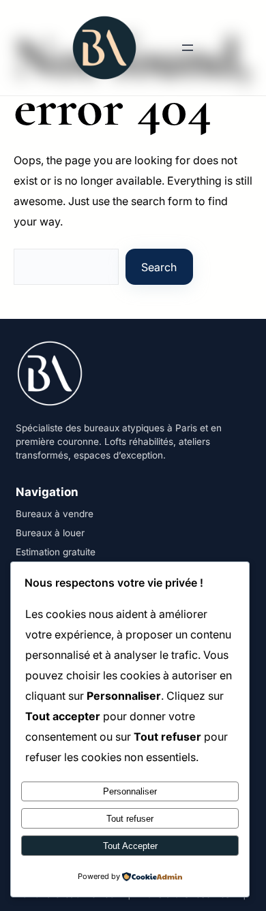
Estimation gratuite (55, 551)
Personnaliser (130, 791)
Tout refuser (129, 819)
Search (159, 267)
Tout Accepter (130, 846)
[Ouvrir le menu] (187, 48)
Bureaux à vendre (54, 513)
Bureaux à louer (50, 532)
